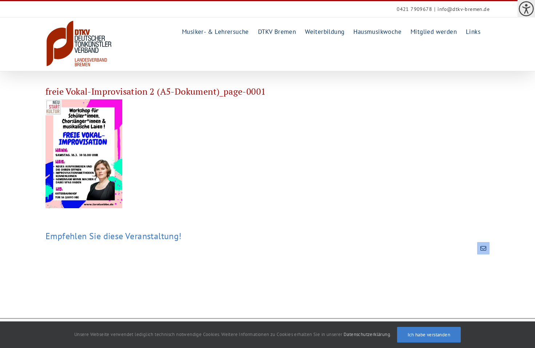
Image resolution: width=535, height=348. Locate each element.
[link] (526, 8)
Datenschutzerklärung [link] (367, 334)
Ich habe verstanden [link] (429, 335)
